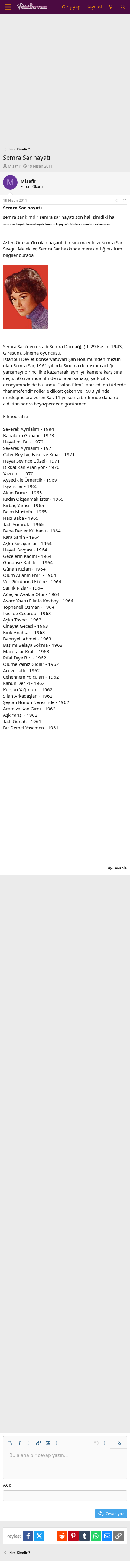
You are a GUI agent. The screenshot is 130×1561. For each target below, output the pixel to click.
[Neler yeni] (111, 6)
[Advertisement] (65, 82)
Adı (6, 1485)
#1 (124, 200)
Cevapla (119, 868)
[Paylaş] (116, 200)
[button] (10, 1443)
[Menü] (8, 7)
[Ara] (123, 6)
